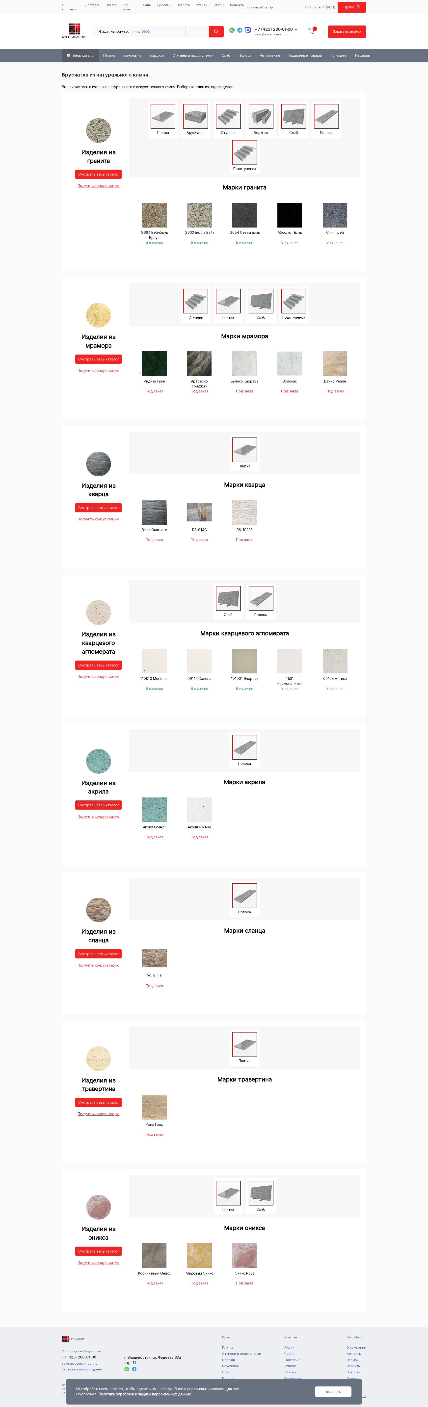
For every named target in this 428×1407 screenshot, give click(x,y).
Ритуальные (270, 55)
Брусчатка (132, 55)
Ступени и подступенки (193, 55)
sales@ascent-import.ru (271, 34)
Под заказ (126, 7)
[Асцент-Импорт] (74, 31)
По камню (338, 55)
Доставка (92, 5)
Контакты (237, 5)
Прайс (349, 7)
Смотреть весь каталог (98, 174)
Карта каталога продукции (82, 1369)
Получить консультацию (98, 185)
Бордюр (157, 55)
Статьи (219, 5)
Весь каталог (84, 55)
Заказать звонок (347, 31)
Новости (183, 5)
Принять (333, 1392)
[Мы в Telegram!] (239, 30)
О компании (69, 7)
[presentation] (140, 224)
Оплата (111, 5)
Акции (147, 5)
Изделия (362, 55)
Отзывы (202, 5)
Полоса (245, 55)
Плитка (109, 55)
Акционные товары (305, 55)
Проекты (164, 5)
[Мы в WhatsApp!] (232, 30)
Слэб (226, 55)
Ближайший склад (260, 7)
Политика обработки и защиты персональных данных (145, 1394)
